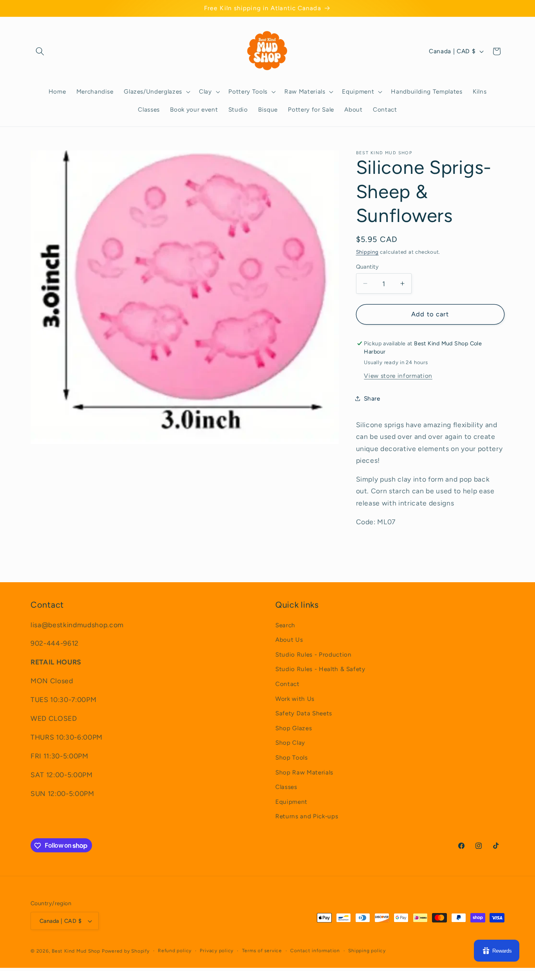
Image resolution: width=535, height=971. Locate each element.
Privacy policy (216, 950)
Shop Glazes (293, 728)
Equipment (291, 801)
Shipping (367, 251)
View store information (398, 375)
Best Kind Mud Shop (76, 951)
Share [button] (372, 398)
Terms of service (262, 950)
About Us (289, 639)
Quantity (367, 266)
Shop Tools (291, 757)
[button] (40, 51)
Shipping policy (367, 950)
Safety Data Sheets (303, 713)
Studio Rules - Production (313, 654)
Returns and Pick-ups (306, 816)
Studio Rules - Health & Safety (320, 669)
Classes (286, 787)
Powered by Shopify (126, 951)
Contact (287, 684)
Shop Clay (290, 743)
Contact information (315, 950)
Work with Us (294, 698)
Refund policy (175, 950)
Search (285, 625)
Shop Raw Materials (304, 772)
